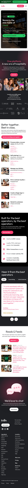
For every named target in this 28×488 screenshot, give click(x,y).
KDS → (12, 176)
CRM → (12, 206)
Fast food (17, 446)
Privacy (2, 483)
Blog (16, 463)
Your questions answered (10, 35)
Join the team (17, 422)
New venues (17, 436)
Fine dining (17, 442)
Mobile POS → (13, 150)
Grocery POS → (14, 151)
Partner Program (18, 423)
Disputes (12, 483)
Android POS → (14, 148)
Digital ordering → (14, 161)
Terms (7, 483)
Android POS (4, 441)
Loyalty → (12, 187)
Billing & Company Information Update (12, 41)
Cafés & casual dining (19, 440)
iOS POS (3, 439)
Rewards (3, 466)
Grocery (17, 449)
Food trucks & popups (19, 447)
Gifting (2, 472)
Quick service (18, 438)
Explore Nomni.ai (7, 39)
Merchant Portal (4, 459)
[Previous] (12, 320)
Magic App (3, 474)
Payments (3, 449)
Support (16, 467)
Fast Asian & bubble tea (20, 444)
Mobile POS (3, 445)
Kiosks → (12, 163)
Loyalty (2, 470)
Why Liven (17, 457)
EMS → (12, 174)
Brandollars (3, 468)
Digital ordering (4, 435)
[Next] (16, 320)
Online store (17, 469)
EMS (2, 457)
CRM (2, 465)
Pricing (16, 460)
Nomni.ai (7, 28)
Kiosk (2, 447)
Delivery (3, 437)
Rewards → (13, 183)
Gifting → (12, 189)
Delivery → (13, 164)
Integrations (3, 463)
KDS (2, 455)
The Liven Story (18, 420)
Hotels (16, 451)
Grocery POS (4, 443)
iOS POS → (13, 146)
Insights (2, 461)
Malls (16, 453)
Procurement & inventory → (17, 172)
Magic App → (13, 197)
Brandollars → (13, 185)
